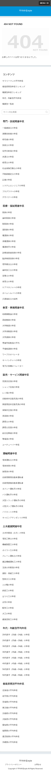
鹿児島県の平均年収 (10, 736)
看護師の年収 (8, 235)
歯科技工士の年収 (10, 270)
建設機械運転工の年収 (11, 562)
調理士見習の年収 (10, 427)
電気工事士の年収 (10, 539)
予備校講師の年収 (10, 349)
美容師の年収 (8, 416)
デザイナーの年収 (10, 197)
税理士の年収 (8, 163)
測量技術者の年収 (10, 134)
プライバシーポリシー (13, 764)
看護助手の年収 (9, 247)
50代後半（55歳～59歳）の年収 (16, 675)
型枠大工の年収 (9, 579)
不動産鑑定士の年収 (10, 174)
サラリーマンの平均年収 (12, 81)
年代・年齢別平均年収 (11, 98)
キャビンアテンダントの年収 (14, 518)
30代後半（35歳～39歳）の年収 (16, 652)
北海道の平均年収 (10, 690)
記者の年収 (7, 180)
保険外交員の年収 (10, 410)
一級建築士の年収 (10, 128)
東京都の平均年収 (10, 708)
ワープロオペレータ (10, 354)
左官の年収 (7, 602)
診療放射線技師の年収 (11, 253)
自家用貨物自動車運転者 (12, 483)
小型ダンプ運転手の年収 (12, 506)
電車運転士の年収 (10, 460)
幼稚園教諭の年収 (10, 314)
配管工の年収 (8, 608)
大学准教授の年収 (10, 331)
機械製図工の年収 (10, 544)
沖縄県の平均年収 (10, 742)
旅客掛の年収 (8, 472)
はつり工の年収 (9, 596)
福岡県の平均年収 (10, 731)
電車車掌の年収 (9, 466)
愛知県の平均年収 (10, 725)
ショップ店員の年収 (10, 387)
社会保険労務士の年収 (11, 168)
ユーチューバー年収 (10, 445)
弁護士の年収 (8, 157)
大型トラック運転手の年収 (13, 500)
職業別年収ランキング (11, 92)
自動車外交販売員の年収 (12, 399)
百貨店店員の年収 (10, 381)
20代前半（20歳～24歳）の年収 (16, 635)
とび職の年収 (8, 585)
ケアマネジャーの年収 (11, 287)
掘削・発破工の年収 (10, 573)
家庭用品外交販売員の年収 (13, 404)
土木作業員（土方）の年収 (13, 533)
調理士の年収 (8, 422)
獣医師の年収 (8, 224)
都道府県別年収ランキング (13, 87)
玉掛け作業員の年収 (10, 568)
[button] (47, 112)
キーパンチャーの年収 (11, 360)
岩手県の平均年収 (10, 696)
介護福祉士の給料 (10, 299)
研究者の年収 (8, 139)
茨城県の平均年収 (10, 702)
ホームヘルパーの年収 (11, 293)
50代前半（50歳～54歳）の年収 (16, 669)
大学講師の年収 (9, 337)
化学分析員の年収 (10, 151)
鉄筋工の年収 (8, 591)
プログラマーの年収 (10, 191)
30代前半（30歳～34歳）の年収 (16, 646)
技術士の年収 (8, 145)
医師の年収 (7, 212)
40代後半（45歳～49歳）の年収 (16, 663)
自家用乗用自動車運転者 (12, 477)
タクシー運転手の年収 (11, 489)
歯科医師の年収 (9, 218)
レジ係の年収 (8, 393)
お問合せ (38, 764)
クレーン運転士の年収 (11, 556)
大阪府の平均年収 (10, 719)
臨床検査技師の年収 (10, 258)
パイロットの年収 (10, 512)
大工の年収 (7, 614)
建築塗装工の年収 (10, 619)
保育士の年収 (8, 282)
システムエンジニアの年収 (13, 186)
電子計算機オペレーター (12, 366)
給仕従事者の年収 (10, 433)
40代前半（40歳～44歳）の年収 (16, 658)
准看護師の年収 (9, 241)
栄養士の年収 (8, 276)
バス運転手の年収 (10, 495)
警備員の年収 (8, 439)
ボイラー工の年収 (10, 550)
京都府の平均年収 (10, 713)
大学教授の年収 (9, 326)
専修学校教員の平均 (10, 343)
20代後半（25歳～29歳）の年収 (16, 640)
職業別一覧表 (8, 104)
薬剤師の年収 (8, 230)
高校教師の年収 (9, 320)
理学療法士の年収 (10, 264)
